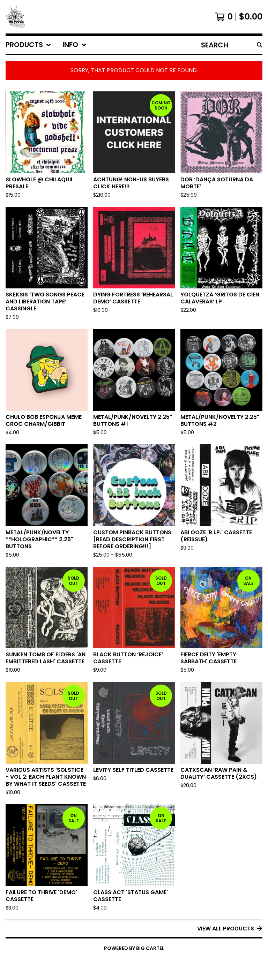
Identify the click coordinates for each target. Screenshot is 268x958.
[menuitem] (28, 45)
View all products (225, 929)
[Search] (259, 45)
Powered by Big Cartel (134, 948)
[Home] (15, 17)
